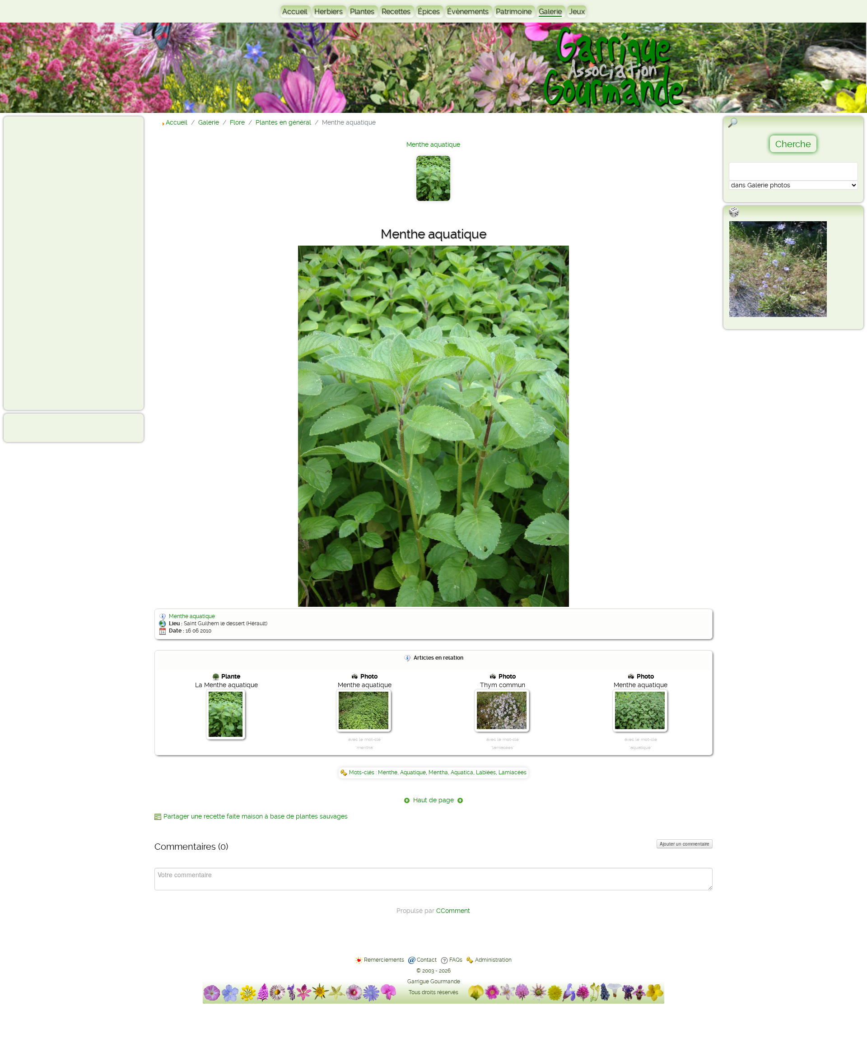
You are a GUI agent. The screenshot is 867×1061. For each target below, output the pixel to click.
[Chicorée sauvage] (778, 269)
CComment (453, 910)
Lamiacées (513, 772)
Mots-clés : (363, 772)
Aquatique (413, 772)
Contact (427, 960)
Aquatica (462, 772)
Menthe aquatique (433, 144)
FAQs (455, 960)
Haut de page (433, 800)
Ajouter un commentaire (684, 844)
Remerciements (384, 960)
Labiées (486, 772)
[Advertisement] (43, 262)
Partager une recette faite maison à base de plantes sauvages (255, 816)
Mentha (438, 772)
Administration (493, 960)
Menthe (387, 772)
